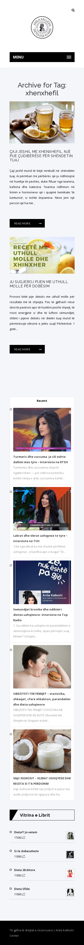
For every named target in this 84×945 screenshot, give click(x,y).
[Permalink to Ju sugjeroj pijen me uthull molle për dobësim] (42, 272)
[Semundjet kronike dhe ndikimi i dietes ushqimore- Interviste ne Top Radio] (42, 603)
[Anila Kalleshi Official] (42, 27)
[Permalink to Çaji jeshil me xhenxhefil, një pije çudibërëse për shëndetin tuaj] (42, 142)
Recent (42, 401)
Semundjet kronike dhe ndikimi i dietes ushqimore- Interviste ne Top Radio (40, 614)
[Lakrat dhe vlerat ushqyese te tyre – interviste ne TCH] (42, 529)
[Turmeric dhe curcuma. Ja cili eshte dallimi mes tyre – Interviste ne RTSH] (42, 450)
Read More (22, 223)
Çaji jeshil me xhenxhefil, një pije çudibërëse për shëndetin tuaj (41, 156)
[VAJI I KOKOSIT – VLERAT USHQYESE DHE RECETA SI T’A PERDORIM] (42, 772)
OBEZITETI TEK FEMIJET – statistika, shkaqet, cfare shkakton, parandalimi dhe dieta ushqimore (41, 699)
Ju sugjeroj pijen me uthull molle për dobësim (39, 284)
